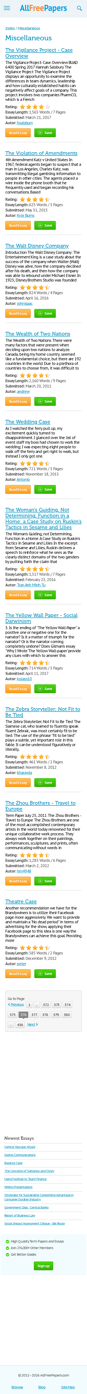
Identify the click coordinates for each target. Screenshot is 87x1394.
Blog (41, 1387)
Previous (17, 1004)
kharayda (24, 772)
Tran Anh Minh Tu (31, 584)
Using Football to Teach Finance (25, 1179)
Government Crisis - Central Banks (26, 1207)
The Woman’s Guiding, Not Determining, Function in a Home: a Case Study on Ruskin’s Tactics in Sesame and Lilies (43, 518)
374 (67, 1004)
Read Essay (18, 132)
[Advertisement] (43, 1082)
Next (31, 1024)
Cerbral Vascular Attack (19, 1147)
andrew (23, 391)
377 (34, 1014)
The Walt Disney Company (37, 246)
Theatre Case (21, 901)
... (36, 1004)
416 (20, 1024)
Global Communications (20, 1155)
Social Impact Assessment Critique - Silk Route (34, 1223)
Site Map (68, 1387)
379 (56, 1014)
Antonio (23, 479)
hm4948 (24, 871)
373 (57, 1004)
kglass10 (24, 678)
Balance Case (13, 1163)
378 (45, 1014)
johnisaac (25, 303)
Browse (17, 1387)
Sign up (43, 1265)
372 (46, 1004)
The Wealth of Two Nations (37, 334)
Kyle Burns (26, 215)
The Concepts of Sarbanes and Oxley (29, 1171)
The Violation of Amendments (41, 153)
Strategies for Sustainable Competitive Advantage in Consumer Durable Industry (38, 1197)
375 (12, 1014)
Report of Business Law (19, 1215)
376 (23, 1014)
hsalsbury (25, 122)
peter (21, 963)
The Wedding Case (27, 422)
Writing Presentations (18, 1187)
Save (48, 132)
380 (67, 1014)
